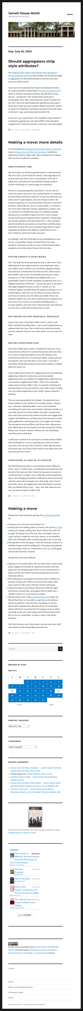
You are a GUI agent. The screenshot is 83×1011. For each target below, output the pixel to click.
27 (12, 700)
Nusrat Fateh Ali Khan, (25, 771)
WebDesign (36, 130)
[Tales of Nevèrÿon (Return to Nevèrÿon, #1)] (12, 880)
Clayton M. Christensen (18, 865)
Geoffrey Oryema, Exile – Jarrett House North (30, 777)
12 (59, 686)
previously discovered (40, 597)
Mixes (10, 998)
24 (43, 695)
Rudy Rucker (19, 874)
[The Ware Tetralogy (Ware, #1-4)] (12, 871)
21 (20, 695)
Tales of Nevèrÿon (22, 879)
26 (59, 695)
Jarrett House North (24, 13)
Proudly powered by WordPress (34, 1004)
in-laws (58, 527)
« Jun (19, 704)
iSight (11, 536)
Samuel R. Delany (20, 881)
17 (43, 691)
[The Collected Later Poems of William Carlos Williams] (12, 901)
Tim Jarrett (15, 130)
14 (20, 691)
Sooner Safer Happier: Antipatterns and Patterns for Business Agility (27, 890)
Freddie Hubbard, (39, 774)
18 (51, 691)
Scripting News (17, 73)
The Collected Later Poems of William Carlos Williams (25, 902)
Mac (33, 496)
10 (43, 686)
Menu (70, 14)
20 (12, 695)
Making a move (22, 508)
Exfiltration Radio (15, 992)
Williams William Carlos (18, 908)
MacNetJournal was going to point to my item (41, 149)
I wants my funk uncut (49, 91)
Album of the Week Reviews (20, 987)
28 (20, 700)
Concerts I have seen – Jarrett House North (28, 789)
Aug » (51, 704)
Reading (14, 850)
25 (51, 695)
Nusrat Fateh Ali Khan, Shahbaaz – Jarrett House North (34, 768)
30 (35, 700)
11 (51, 686)
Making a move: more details (35, 142)
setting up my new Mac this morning (29, 152)
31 (43, 700)
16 (35, 691)
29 (28, 700)
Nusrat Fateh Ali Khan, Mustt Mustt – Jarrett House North (35, 783)
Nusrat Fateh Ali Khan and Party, (36, 786)
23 (35, 695)
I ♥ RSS (11, 968)
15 (28, 691)
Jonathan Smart (16, 895)
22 (28, 695)
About (11, 982)
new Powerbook (50, 515)
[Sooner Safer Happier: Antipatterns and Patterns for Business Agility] (12, 888)
